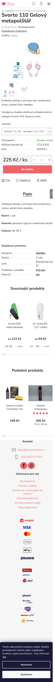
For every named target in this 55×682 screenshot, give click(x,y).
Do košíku (27, 169)
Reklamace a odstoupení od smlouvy (27, 492)
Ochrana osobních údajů (27, 503)
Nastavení (26, 664)
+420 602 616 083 (31, 457)
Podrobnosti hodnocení (14, 31)
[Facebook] (23, 465)
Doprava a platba (27, 485)
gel (38, 274)
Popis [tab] (27, 193)
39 (37, 346)
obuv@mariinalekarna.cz (31, 450)
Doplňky (40, 253)
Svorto (14, 35)
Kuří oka (40, 270)
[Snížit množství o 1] (34, 160)
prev (3, 312)
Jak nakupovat (27, 481)
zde (4, 657)
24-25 (8, 346)
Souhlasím (26, 674)
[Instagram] (31, 465)
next (51, 312)
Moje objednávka (27, 507)
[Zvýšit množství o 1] (49, 160)
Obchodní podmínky (27, 498)
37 (31, 346)
